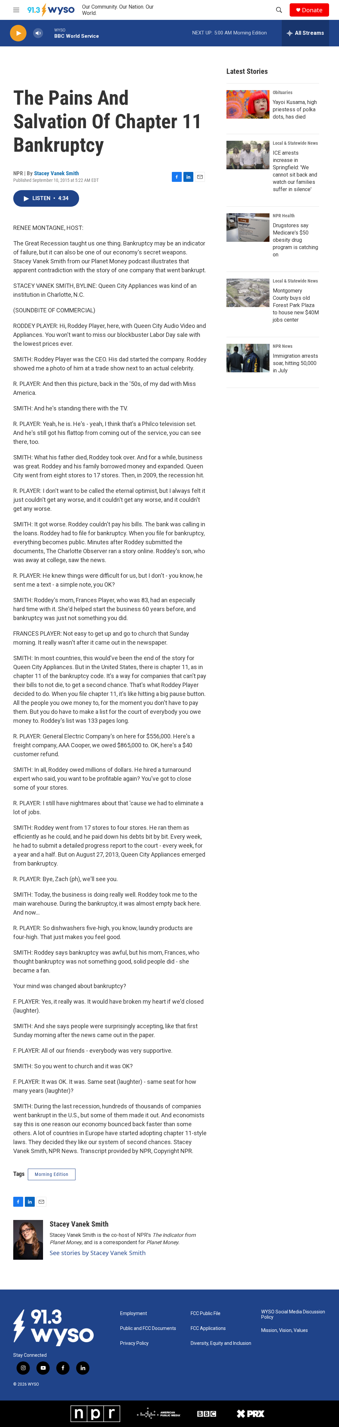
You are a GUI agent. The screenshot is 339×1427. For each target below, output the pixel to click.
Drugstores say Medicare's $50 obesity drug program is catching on (295, 240)
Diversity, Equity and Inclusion (221, 1343)
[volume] (38, 33)
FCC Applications (208, 1328)
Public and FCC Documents (148, 1328)
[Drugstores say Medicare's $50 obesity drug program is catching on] (247, 227)
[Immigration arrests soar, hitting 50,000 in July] (247, 358)
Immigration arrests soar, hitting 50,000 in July (295, 363)
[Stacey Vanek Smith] (28, 1240)
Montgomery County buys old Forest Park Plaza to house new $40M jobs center (296, 305)
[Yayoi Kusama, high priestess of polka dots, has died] (247, 104)
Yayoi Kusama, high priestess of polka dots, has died (295, 109)
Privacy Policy (134, 1343)
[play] (18, 33)
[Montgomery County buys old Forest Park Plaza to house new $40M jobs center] (247, 293)
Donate (312, 10)
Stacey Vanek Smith (56, 173)
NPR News (282, 346)
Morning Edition (52, 1174)
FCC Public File (205, 1313)
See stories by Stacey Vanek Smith (98, 1253)
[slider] (49, 32)
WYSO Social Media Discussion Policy (293, 1314)
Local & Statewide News (295, 143)
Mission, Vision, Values (284, 1330)
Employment (133, 1313)
